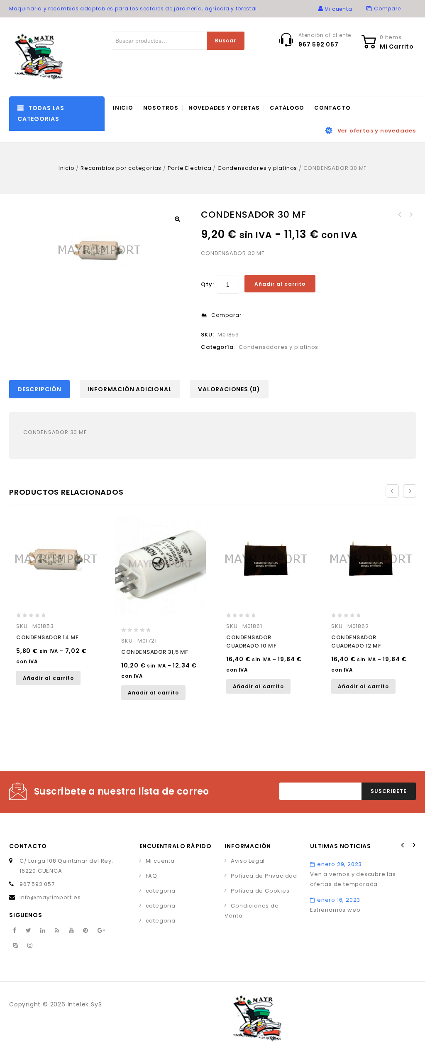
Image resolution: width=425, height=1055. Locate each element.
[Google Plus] (101, 930)
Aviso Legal (248, 861)
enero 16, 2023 (338, 900)
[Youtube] (71, 930)
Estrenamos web (335, 910)
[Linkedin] (43, 930)
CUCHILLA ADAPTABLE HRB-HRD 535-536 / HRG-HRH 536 (399, 214)
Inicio (123, 108)
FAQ (151, 876)
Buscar (225, 40)
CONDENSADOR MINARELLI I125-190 (410, 214)
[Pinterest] (85, 930)
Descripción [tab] (39, 389)
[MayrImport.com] (40, 56)
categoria (161, 891)
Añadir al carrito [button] (48, 678)
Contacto (332, 108)
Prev (402, 845)
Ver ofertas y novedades (376, 131)
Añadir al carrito (279, 283)
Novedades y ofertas (224, 108)
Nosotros (160, 108)
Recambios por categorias (121, 168)
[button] (177, 219)
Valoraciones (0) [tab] (229, 389)
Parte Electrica (190, 168)
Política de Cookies (260, 891)
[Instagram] (30, 945)
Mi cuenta (160, 861)
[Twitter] (28, 930)
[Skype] (15, 945)
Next (413, 845)
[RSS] (57, 930)
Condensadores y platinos (257, 168)
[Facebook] (14, 930)
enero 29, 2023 (339, 864)
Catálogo (287, 108)
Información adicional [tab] (130, 389)
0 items (391, 37)
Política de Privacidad (264, 876)
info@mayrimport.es (50, 897)
